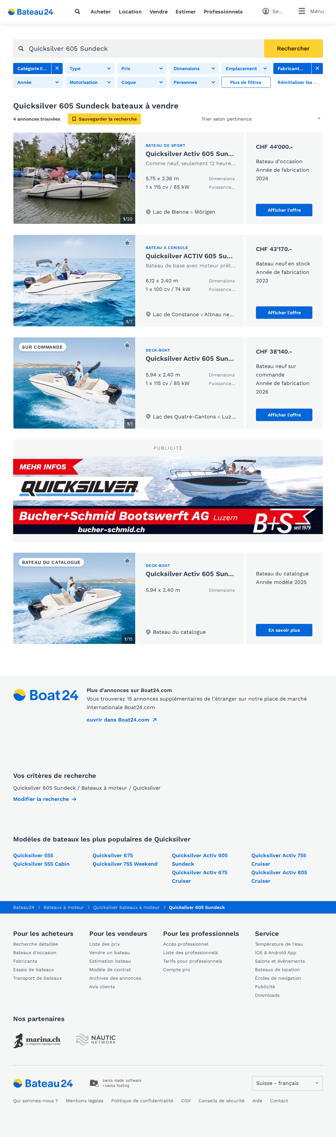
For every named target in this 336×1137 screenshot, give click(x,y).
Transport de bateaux (37, 978)
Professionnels (223, 12)
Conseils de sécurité (221, 1100)
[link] (57, 68)
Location (130, 12)
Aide (257, 1100)
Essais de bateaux (33, 969)
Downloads (267, 995)
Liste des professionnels (190, 952)
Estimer (186, 12)
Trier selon (213, 119)
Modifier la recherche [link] (41, 799)
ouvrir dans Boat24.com (118, 720)
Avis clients (102, 986)
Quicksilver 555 (33, 855)
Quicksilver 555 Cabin (41, 864)
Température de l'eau (279, 944)
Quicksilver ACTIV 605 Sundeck (196, 256)
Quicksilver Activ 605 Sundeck (195, 154)
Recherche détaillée (35, 944)
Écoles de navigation (278, 978)
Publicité (265, 986)
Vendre (159, 12)
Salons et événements (280, 961)
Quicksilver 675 (113, 855)
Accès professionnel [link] (185, 944)
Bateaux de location (277, 969)
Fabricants (25, 961)
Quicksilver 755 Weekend (125, 864)
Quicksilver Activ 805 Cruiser (279, 876)
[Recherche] (79, 11)
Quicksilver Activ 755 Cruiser (278, 859)
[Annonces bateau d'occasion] (31, 11)
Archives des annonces (115, 978)
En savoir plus (284, 630)
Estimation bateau (110, 961)
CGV (186, 1100)
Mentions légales (84, 1100)
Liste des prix (104, 944)
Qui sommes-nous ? (35, 1100)
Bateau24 (23, 907)
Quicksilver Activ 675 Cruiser (199, 876)
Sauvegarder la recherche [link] (108, 119)
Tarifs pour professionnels (192, 961)
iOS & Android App (275, 952)
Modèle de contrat (110, 969)
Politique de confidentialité (142, 1100)
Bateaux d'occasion (34, 952)
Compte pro (176, 969)
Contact (279, 1100)
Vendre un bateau (109, 952)
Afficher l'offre (284, 210)
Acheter (101, 12)
